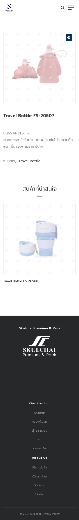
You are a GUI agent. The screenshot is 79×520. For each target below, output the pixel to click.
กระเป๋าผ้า (39, 413)
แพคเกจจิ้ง (39, 448)
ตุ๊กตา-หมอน (39, 431)
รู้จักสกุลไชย (39, 477)
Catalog (39, 494)
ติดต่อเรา (39, 485)
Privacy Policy (50, 514)
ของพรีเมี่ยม (39, 422)
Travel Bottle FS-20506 (20, 281)
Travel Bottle (29, 161)
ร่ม (39, 439)
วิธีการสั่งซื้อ (39, 468)
